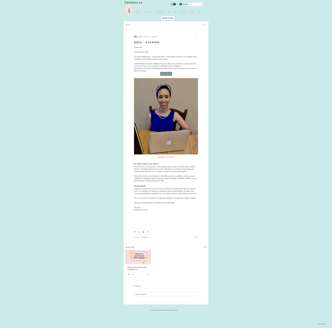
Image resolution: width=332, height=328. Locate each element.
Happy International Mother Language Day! (137, 268)
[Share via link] (147, 232)
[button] (173, 4)
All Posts (127, 25)
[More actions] (197, 37)
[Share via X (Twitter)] (139, 232)
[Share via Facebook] (135, 232)
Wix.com (174, 310)
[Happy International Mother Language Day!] (137, 257)
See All (205, 247)
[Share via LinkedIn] (143, 232)
